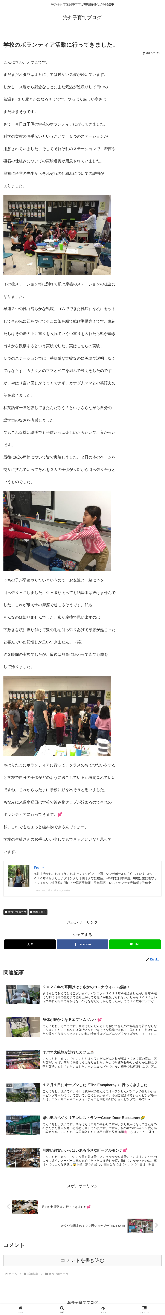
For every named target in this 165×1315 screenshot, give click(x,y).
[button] (152, 843)
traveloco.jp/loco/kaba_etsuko (52, 890)
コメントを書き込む (83, 1260)
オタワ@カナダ (17, 911)
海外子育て (39, 911)
